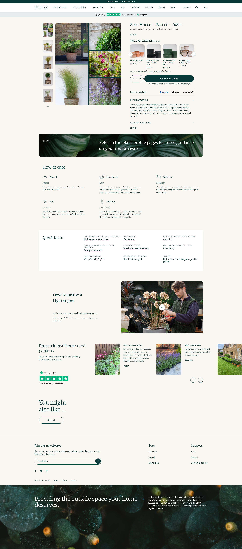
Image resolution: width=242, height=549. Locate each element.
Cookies (73, 480)
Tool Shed (134, 7)
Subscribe (98, 461)
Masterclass (154, 463)
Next (48, 106)
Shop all (51, 420)
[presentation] (131, 54)
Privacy (64, 480)
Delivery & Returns (199, 463)
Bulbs (112, 7)
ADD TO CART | (169, 78)
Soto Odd (149, 7)
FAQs (193, 451)
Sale (173, 7)
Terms (56, 480)
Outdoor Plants (80, 7)
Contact (194, 457)
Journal (162, 7)
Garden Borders (61, 7)
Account (186, 7)
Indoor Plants (98, 7)
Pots (123, 7)
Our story (153, 451)
